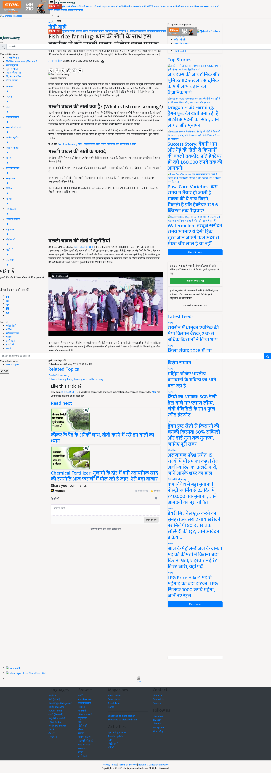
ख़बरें (68, 6)
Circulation (114, 703)
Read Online (114, 696)
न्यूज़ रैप (65, 31)
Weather (172, 450)
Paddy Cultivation (58, 375)
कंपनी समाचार (196, 6)
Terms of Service (128, 765)
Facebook (158, 716)
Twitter (157, 720)
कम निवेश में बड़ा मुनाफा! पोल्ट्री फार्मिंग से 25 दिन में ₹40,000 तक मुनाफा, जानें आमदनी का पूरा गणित (192, 493)
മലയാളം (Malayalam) (60, 703)
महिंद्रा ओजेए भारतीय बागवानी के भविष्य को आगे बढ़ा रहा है (192, 380)
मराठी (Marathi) (56, 707)
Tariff (111, 707)
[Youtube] (7, 312)
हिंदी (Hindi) (54, 699)
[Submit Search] (267, 356)
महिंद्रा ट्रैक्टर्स (12, 65)
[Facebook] (7, 296)
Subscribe (135, 285)
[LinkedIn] (7, 308)
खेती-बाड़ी (81, 6)
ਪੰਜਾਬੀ (51, 729)
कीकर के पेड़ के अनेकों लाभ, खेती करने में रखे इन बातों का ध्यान (102, 438)
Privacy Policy (110, 765)
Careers (157, 703)
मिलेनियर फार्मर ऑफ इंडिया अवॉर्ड (21, 61)
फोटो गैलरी (11, 326)
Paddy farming (75, 379)
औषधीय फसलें (85, 714)
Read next (61, 403)
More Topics (12, 364)
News (170, 392)
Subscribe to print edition (121, 716)
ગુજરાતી (52, 737)
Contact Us (159, 699)
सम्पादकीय (209, 6)
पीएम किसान (12, 80)
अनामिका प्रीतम (68, 392)
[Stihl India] (182, 31)
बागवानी (114, 6)
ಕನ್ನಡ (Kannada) (56, 718)
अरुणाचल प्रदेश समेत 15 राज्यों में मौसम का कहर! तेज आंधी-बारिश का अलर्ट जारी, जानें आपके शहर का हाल (193, 464)
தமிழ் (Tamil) (55, 711)
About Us (157, 696)
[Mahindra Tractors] (208, 31)
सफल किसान (160, 6)
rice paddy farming (93, 379)
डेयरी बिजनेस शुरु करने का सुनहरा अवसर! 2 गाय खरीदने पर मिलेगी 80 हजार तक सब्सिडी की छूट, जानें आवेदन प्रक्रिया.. (194, 525)
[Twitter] (7, 304)
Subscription (114, 699)
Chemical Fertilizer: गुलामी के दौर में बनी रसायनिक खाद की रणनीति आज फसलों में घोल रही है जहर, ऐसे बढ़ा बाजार (104, 476)
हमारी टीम (10, 345)
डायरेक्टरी (78, 10)
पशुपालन (106, 6)
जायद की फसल (13, 73)
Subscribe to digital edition (122, 720)
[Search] (58, 15)
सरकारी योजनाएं (94, 6)
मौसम (73, 6)
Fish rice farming (57, 379)
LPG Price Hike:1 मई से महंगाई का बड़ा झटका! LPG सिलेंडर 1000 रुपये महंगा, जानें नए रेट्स (193, 587)
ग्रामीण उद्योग (132, 6)
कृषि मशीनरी (12, 69)
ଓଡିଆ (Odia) (54, 722)
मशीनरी (122, 6)
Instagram (158, 727)
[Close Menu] (1, 42)
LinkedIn (157, 724)
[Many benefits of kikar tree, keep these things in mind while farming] (70, 420)
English (52, 696)
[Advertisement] (195, 632)
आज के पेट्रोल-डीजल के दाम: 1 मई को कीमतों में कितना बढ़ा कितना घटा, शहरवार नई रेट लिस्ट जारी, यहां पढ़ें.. (195, 557)
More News (195, 604)
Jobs (127, 31)
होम (63, 6)
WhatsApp (158, 731)
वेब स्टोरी (142, 6)
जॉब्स (138, 682)
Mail (154, 392)
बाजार (169, 6)
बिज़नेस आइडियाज (14, 77)
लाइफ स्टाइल (118, 31)
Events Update (115, 736)
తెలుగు (51, 733)
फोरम (8, 337)
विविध (133, 31)
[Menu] (51, 2)
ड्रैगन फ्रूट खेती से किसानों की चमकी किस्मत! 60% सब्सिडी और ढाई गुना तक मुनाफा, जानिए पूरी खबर (194, 435)
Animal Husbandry (177, 479)
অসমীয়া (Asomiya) (57, 726)
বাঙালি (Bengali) (55, 714)
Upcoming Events (117, 732)
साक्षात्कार (185, 6)
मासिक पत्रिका (67, 10)
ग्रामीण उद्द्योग (84, 737)
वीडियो (57, 10)
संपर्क (8, 348)
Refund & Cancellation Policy (153, 765)
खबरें (80, 696)
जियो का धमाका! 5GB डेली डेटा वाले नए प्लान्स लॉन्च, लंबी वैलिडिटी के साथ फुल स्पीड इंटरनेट (192, 406)
